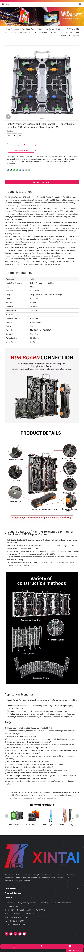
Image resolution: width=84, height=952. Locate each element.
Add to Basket (20, 150)
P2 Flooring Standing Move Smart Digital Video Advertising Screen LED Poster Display (33, 825)
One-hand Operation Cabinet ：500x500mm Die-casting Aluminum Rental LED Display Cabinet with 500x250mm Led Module (16, 825)
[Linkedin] (11, 934)
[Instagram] (20, 934)
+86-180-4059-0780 (20, 917)
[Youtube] (15, 934)
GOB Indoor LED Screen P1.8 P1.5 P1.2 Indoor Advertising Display (67, 825)
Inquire (20, 145)
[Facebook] (6, 934)
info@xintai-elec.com (17, 924)
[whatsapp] (24, 934)
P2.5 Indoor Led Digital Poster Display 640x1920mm (50, 825)
